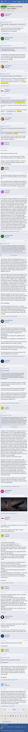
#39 (26, 654)
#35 (26, 540)
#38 (26, 640)
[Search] (26, 1)
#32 (26, 412)
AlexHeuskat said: (5, 45)
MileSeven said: (5, 74)
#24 (26, 95)
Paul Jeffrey (4, 10)
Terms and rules (10, 726)
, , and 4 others (11, 231)
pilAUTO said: (4, 368)
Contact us (3, 726)
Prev (9, 709)
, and (10, 316)
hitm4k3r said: (5, 243)
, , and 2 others (13, 356)
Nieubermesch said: (6, 22)
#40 (26, 689)
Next (18, 709)
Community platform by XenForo (12, 730)
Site (25, 726)
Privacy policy (17, 726)
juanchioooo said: (5, 98)
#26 (26, 148)
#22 (26, 42)
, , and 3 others (10, 679)
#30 (26, 325)
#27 (26, 172)
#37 (26, 621)
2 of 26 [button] (14, 709)
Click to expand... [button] (14, 255)
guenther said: (5, 657)
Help (22, 726)
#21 (26, 19)
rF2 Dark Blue (5, 724)
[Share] (24, 19)
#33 (26, 495)
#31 (26, 365)
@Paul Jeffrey (4, 150)
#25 (26, 123)
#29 (26, 240)
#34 (26, 522)
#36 (26, 592)
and (7, 114)
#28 (26, 196)
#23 (26, 71)
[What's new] (23, 1)
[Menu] (2, 1)
